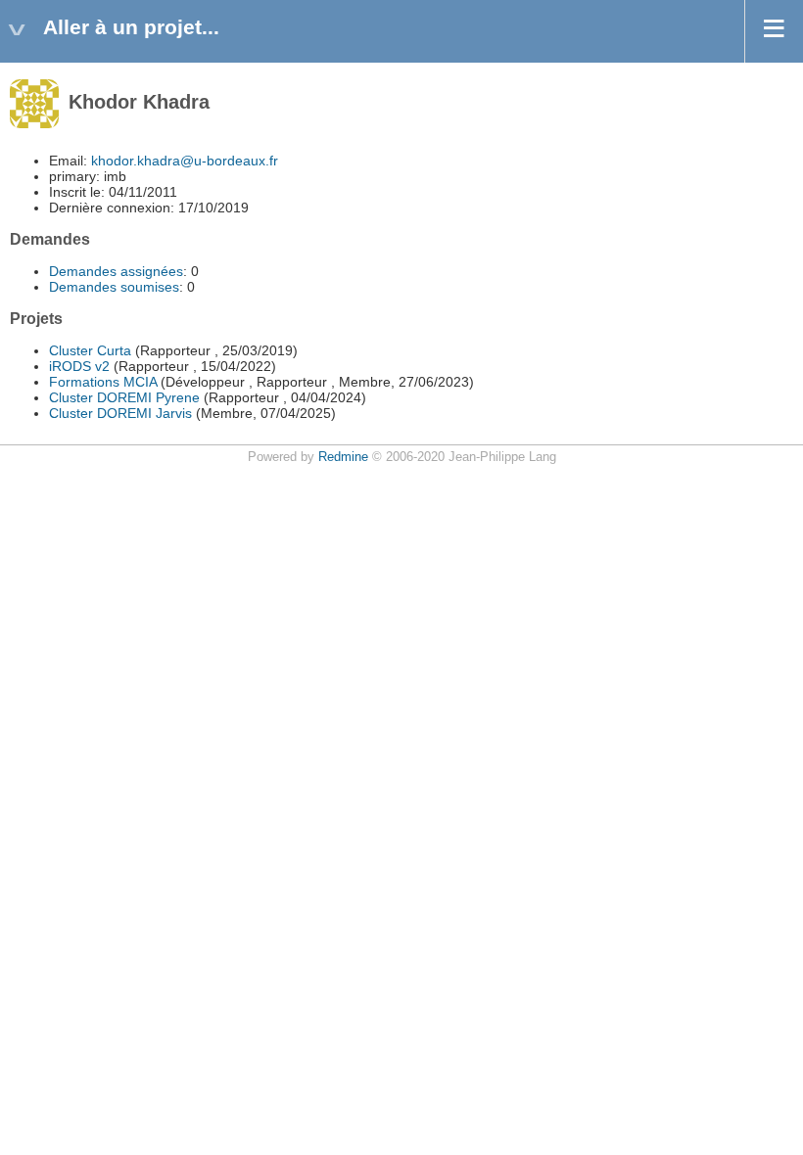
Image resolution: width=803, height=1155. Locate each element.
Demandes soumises (114, 287)
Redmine (343, 457)
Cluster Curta (90, 350)
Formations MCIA (103, 382)
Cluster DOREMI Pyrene (124, 397)
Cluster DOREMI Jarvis (120, 413)
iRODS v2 (79, 366)
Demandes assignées (116, 271)
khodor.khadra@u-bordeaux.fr (184, 160)
